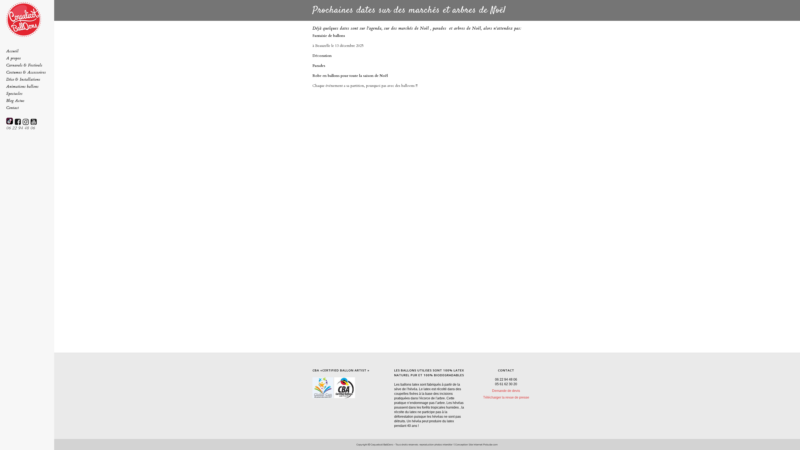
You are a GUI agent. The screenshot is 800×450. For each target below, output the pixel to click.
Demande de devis (506, 390)
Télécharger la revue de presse (506, 397)
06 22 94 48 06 (20, 128)
